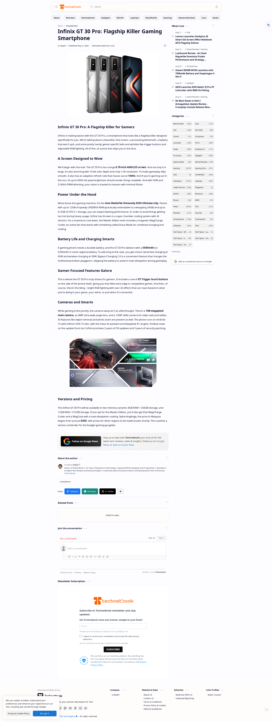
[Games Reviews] (186, 18)
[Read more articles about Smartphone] (192, 66)
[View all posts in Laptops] (204, 181)
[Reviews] (70, 18)
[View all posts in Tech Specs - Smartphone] (182, 238)
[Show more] (176, 251)
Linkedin (115, 694)
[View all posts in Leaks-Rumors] (182, 187)
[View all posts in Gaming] (182, 168)
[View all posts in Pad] (204, 206)
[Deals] (215, 18)
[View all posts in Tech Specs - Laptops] (204, 232)
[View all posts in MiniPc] (182, 193)
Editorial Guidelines (153, 709)
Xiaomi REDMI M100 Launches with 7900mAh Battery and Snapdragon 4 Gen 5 (194, 73)
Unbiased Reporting (185, 698)
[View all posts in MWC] (204, 200)
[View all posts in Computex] (204, 136)
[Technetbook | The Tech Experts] (70, 7)
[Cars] (204, 18)
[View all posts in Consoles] (182, 142)
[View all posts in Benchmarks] (182, 123)
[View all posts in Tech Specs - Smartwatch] (204, 238)
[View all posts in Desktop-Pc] (204, 149)
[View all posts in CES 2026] (204, 130)
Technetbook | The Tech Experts (60, 716)
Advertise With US (184, 694)
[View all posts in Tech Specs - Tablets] (182, 244)
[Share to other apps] (120, 491)
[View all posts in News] (182, 206)
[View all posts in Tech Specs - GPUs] (182, 232)
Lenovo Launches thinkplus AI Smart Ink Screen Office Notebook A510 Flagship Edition (193, 39)
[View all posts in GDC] (182, 174)
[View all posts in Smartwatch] (204, 219)
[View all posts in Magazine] (204, 187)
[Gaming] (167, 18)
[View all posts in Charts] (182, 136)
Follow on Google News (85, 441)
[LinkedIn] (80, 708)
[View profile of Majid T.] (72, 464)
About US (148, 694)
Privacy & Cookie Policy (18, 713)
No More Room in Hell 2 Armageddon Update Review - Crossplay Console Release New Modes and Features (192, 104)
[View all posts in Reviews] (182, 212)
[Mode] (216, 7)
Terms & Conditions (153, 701)
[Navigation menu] (56, 7)
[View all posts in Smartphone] (182, 219)
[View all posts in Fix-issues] (182, 155)
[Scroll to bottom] (266, 709)
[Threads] (75, 708)
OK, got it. (44, 713)
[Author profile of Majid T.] (62, 45)
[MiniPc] (120, 18)
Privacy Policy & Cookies (155, 705)
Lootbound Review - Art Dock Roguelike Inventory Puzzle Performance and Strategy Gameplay (191, 56)
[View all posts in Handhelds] (204, 174)
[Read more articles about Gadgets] (190, 83)
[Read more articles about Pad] (188, 32)
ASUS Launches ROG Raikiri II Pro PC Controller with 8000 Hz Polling (194, 89)
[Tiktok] (60, 708)
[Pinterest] (65, 708)
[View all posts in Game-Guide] (182, 162)
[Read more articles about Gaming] (204, 49)
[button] (72, 491)
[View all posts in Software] (182, 225)
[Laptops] (134, 18)
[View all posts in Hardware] (182, 181)
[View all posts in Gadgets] (204, 155)
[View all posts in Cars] (204, 123)
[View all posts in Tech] (204, 225)
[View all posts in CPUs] (204, 142)
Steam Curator (214, 694)
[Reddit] (85, 708)
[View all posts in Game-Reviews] (204, 162)
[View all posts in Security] (204, 212)
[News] (56, 18)
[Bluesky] (70, 708)
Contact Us (149, 698)
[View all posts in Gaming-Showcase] (204, 168)
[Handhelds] (151, 18)
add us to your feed (123, 445)
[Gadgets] (106, 18)
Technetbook (69, 473)
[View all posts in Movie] (182, 200)
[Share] (165, 46)
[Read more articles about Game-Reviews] (193, 49)
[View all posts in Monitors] (204, 193)
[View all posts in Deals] (182, 149)
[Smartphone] (88, 18)
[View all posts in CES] (182, 130)
